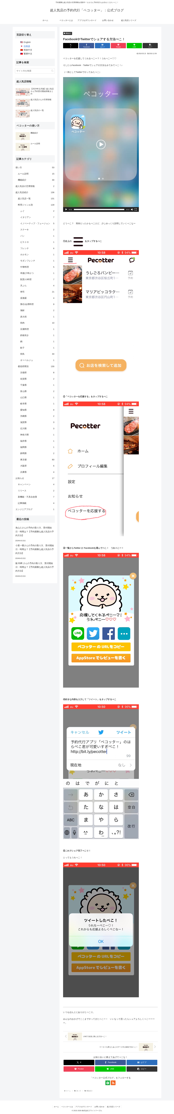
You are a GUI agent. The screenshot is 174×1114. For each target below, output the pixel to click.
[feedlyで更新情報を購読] (107, 1082)
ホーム (56, 1107)
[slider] (99, 209)
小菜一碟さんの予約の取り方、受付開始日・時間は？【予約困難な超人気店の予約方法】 (35, 549)
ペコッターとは (67, 1107)
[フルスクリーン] (136, 209)
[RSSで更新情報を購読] (113, 1082)
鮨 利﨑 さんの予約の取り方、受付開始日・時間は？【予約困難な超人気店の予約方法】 (35, 567)
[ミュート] (132, 209)
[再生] (66, 209)
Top (168, 1108)
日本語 (27, 46)
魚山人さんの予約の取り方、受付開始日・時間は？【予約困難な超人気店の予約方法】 (35, 532)
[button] (150, 45)
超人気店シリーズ (113, 1107)
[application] (101, 144)
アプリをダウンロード (83, 1107)
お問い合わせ (99, 1107)
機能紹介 (68, 33)
